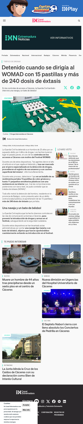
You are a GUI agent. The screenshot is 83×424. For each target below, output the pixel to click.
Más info (26, 410)
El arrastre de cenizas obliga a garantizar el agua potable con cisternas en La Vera (74, 219)
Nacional (25, 55)
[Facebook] (54, 401)
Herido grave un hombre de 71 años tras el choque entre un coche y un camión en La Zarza (74, 180)
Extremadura (15, 55)
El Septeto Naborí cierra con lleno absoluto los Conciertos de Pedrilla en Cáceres (60, 327)
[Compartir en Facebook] (72, 87)
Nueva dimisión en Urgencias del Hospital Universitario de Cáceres (60, 283)
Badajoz (47, 55)
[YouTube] (36, 401)
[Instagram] (43, 401)
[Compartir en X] (65, 87)
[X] (48, 401)
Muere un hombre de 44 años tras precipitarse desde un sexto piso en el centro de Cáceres (20, 284)
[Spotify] (59, 401)
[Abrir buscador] (79, 20)
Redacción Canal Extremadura (17, 139)
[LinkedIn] (64, 401)
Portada (5, 55)
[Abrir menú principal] (4, 20)
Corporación (46, 412)
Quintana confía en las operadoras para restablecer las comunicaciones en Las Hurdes (74, 199)
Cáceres (55, 55)
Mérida (64, 55)
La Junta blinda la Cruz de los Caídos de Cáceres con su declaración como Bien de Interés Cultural (20, 374)
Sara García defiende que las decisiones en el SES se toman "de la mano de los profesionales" (74, 162)
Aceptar (26, 405)
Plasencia (73, 55)
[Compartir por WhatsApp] (78, 87)
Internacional (36, 55)
